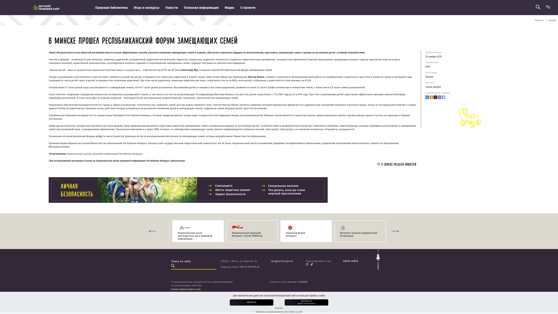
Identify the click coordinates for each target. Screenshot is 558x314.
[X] (435, 97)
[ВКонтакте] (427, 97)
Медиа (229, 8)
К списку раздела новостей (398, 165)
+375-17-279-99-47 (249, 266)
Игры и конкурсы (146, 8)
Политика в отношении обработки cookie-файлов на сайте (279, 312)
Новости (172, 8)
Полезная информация (201, 8)
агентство (297, 282)
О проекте (247, 8)
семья (428, 86)
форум (437, 86)
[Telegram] (443, 97)
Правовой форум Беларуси (295, 234)
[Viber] (439, 97)
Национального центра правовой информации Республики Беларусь (104, 153)
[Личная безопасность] (188, 189)
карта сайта (350, 261)
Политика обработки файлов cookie (186, 289)
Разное (429, 76)
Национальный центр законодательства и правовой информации (195, 236)
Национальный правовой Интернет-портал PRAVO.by (247, 234)
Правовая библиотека (111, 8)
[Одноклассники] (431, 97)
